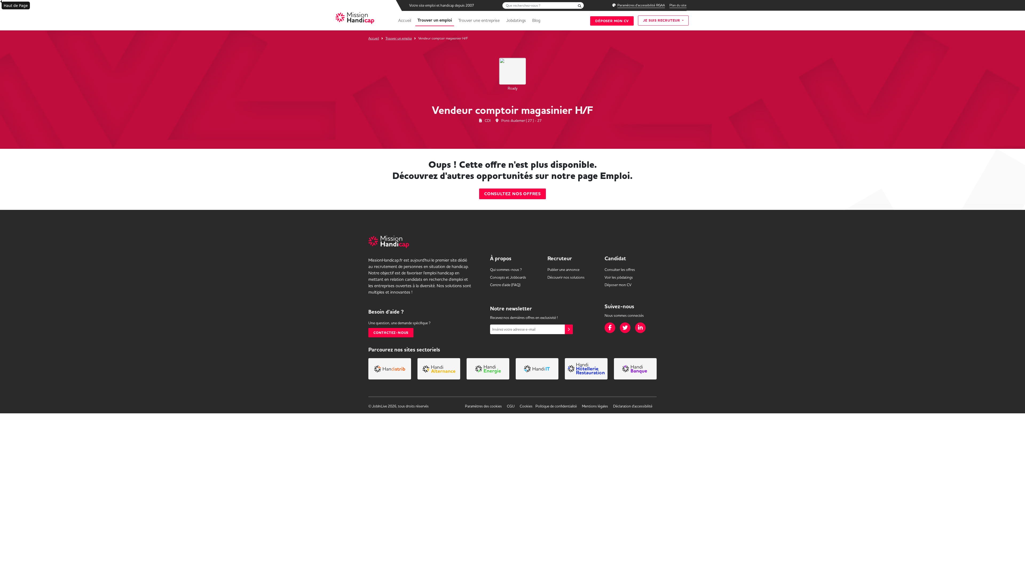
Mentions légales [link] (595, 406)
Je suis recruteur (662, 20)
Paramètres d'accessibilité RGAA (641, 5)
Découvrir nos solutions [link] (566, 277)
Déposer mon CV (612, 21)
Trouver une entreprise (479, 20)
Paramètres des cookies (483, 406)
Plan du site (678, 5)
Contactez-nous (390, 332)
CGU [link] (511, 406)
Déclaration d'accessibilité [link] (632, 406)
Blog (536, 20)
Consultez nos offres (512, 194)
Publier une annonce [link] (563, 269)
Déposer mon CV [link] (618, 285)
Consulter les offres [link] (620, 269)
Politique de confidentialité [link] (556, 406)
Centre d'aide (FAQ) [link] (505, 285)
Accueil (404, 20)
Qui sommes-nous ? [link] (506, 269)
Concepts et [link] (508, 277)
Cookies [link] (526, 406)
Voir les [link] (619, 277)
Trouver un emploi (434, 20)
